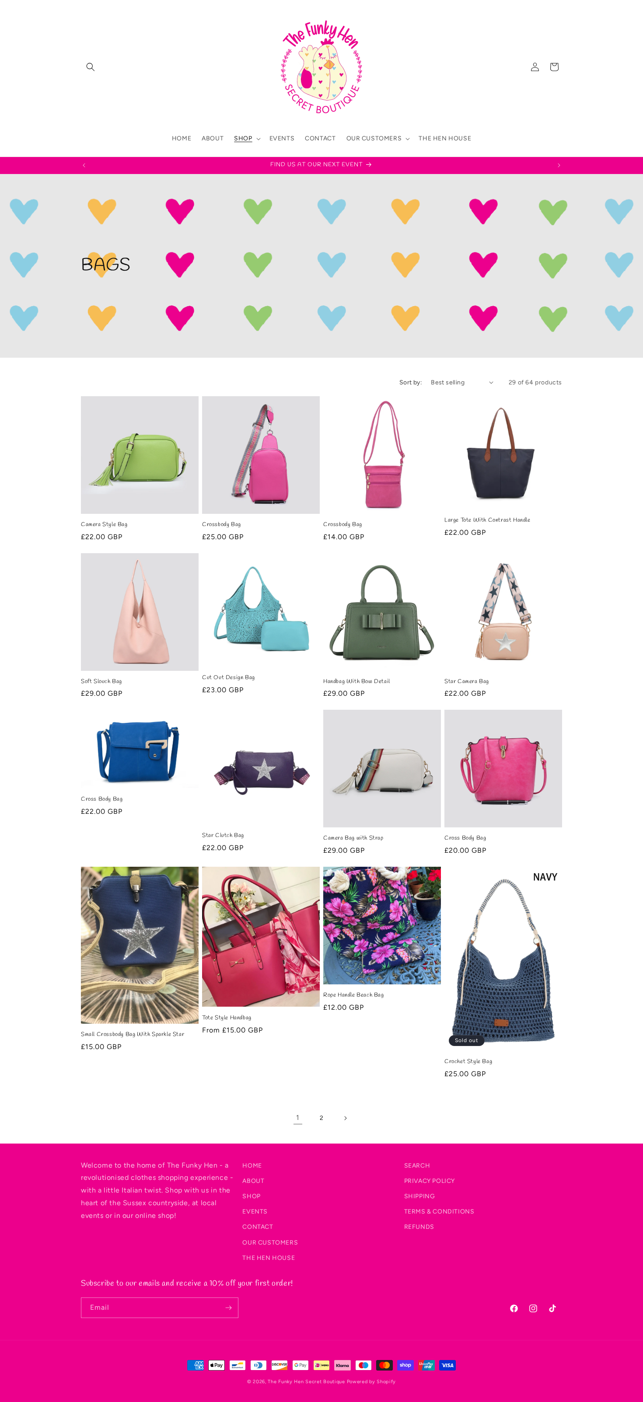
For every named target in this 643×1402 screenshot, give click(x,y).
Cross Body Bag (101, 799)
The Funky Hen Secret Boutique (306, 1382)
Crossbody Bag (221, 524)
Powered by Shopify (371, 1382)
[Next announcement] (559, 165)
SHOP (251, 1196)
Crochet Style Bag (468, 1061)
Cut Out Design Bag (228, 677)
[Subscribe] (228, 1307)
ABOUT (253, 1181)
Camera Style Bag (104, 524)
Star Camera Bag (466, 681)
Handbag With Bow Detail (356, 681)
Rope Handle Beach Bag (353, 995)
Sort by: (410, 382)
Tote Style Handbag (227, 1018)
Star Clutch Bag (223, 835)
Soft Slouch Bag (101, 681)
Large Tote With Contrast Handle (487, 520)
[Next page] (345, 1118)
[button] (90, 67)
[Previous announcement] (84, 165)
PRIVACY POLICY (429, 1181)
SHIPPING (419, 1196)
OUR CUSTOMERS (270, 1242)
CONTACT (257, 1227)
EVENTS (255, 1211)
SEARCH (417, 1165)
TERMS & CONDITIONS (439, 1211)
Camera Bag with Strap (353, 838)
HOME (252, 1165)
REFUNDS (419, 1227)
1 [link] (298, 1117)
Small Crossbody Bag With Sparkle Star (132, 1034)
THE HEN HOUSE (268, 1258)
